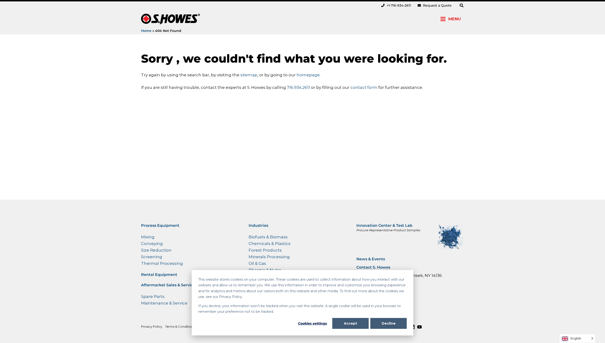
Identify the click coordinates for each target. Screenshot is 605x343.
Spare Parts (152, 296)
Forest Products (265, 250)
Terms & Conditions (179, 326)
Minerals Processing (269, 256)
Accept (350, 323)
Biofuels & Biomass (268, 237)
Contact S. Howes (373, 267)
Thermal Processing (162, 263)
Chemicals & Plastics (269, 243)
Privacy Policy (151, 326)
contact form (363, 87)
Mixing (148, 237)
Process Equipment (160, 225)
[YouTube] (419, 327)
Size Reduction (156, 250)
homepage (308, 75)
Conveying (152, 243)
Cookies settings (312, 323)
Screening (151, 256)
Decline (389, 323)
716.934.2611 (299, 87)
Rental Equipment (159, 274)
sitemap (248, 75)
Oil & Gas (257, 263)
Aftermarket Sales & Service (168, 285)
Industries (258, 225)
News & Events (370, 259)
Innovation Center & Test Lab (384, 225)
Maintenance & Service (164, 303)
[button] (462, 6)
